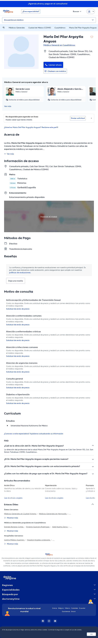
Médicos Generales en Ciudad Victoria (20, 514)
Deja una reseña (15, 281)
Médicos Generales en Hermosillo (53, 514)
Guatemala (66, 611)
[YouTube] (55, 621)
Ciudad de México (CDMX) (39, 28)
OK (91, 634)
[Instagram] (49, 621)
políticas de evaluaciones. (20, 272)
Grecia (54, 608)
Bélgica (61, 608)
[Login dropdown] (91, 11)
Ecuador (82, 608)
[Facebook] (43, 621)
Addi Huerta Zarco (60, 527)
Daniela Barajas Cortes (14, 527)
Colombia (74, 608)
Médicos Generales (17, 28)
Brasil (73, 611)
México (67, 608)
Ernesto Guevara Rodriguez (38, 527)
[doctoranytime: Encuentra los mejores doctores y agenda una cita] (3, 27)
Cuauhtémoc (59, 28)
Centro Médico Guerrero (14, 540)
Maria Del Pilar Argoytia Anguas (83, 28)
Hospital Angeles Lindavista (39, 540)
